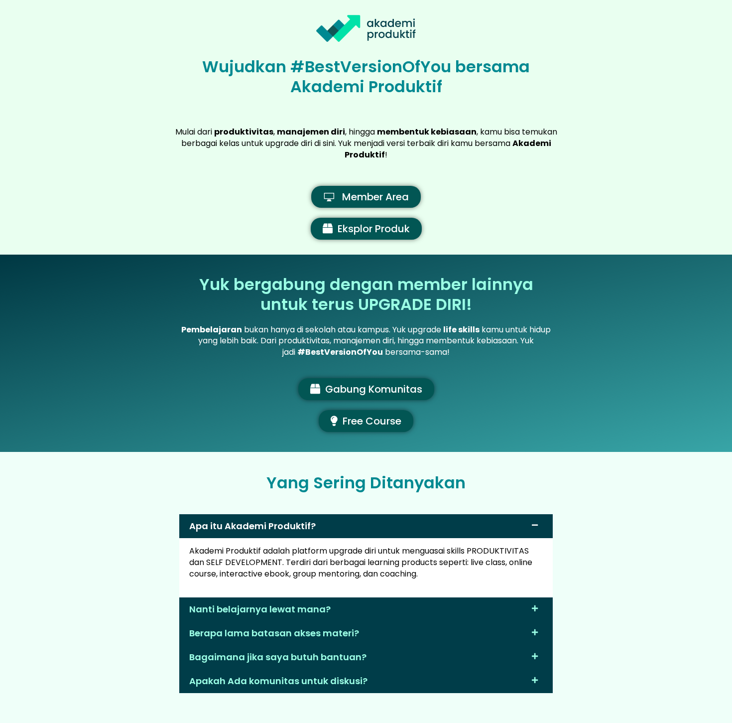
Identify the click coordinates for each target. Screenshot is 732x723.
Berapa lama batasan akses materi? (274, 633)
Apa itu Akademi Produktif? (252, 526)
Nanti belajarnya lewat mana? (260, 609)
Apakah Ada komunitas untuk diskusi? (278, 681)
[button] (366, 526)
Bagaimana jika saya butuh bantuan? (277, 657)
